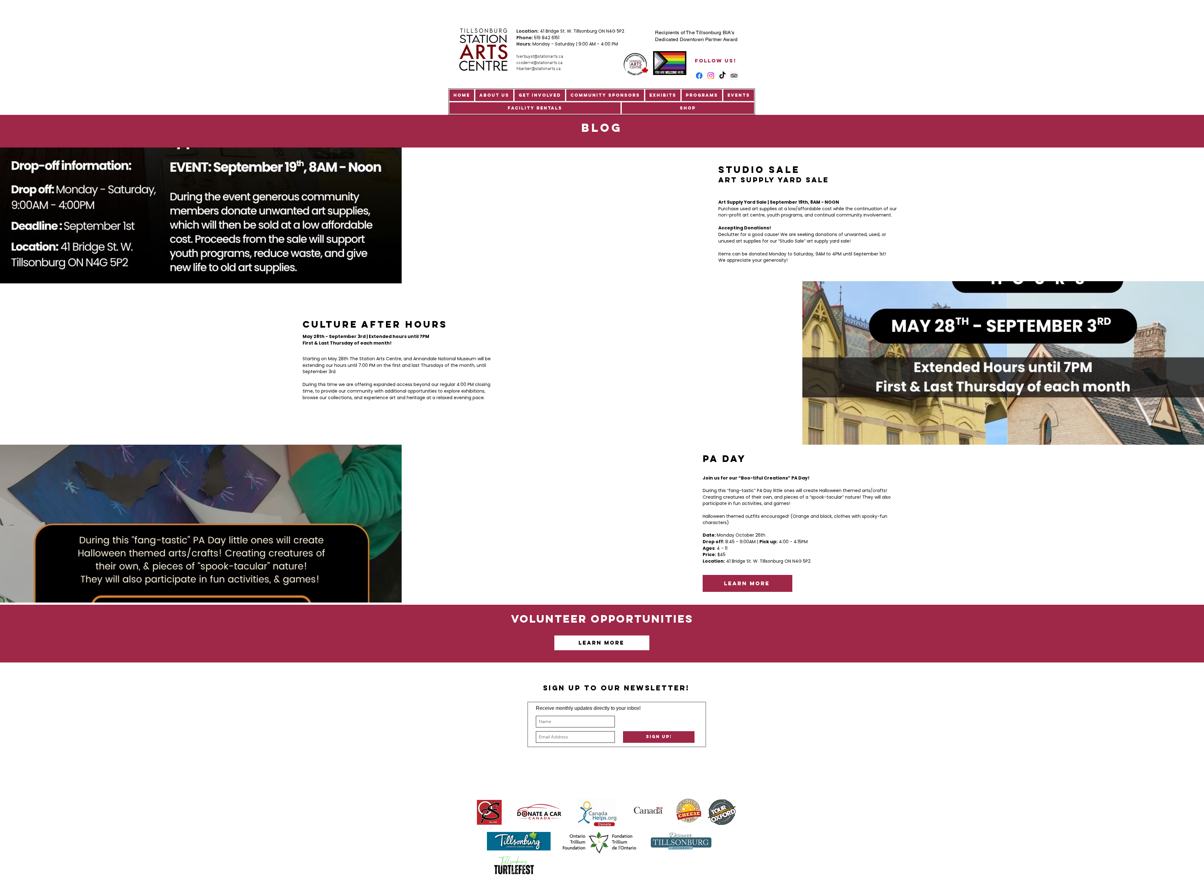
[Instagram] (710, 75)
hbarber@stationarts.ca (538, 69)
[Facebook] (699, 75)
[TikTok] (722, 75)
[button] (494, 95)
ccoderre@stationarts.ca (539, 63)
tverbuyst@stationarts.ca (539, 56)
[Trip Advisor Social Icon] (734, 75)
